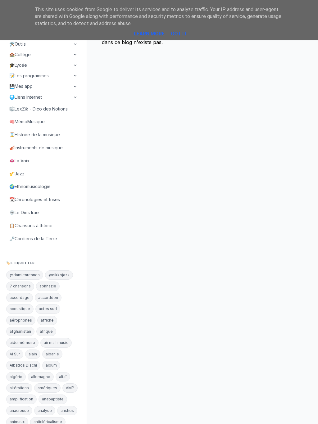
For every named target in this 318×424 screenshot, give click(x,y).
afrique (46, 331)
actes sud (48, 308)
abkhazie (47, 286)
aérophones (21, 320)
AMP (70, 388)
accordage (20, 297)
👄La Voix (19, 160)
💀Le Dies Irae (24, 212)
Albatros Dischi (23, 365)
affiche (47, 320)
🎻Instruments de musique (36, 147)
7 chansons (20, 286)
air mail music (56, 342)
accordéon (48, 297)
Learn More (149, 34)
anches (67, 410)
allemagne (40, 376)
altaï (63, 376)
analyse (45, 410)
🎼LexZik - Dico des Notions (38, 108)
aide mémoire (22, 342)
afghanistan (20, 331)
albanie (52, 354)
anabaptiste (53, 399)
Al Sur (15, 354)
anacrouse (19, 410)
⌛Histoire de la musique (34, 134)
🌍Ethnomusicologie (30, 186)
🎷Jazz (17, 173)
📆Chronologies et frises (34, 199)
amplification (21, 399)
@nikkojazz (59, 275)
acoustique (20, 308)
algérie (16, 376)
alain (33, 354)
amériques (47, 388)
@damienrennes (25, 275)
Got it (179, 34)
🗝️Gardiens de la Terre (33, 238)
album (51, 365)
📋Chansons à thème (30, 225)
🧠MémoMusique (27, 121)
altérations (19, 388)
